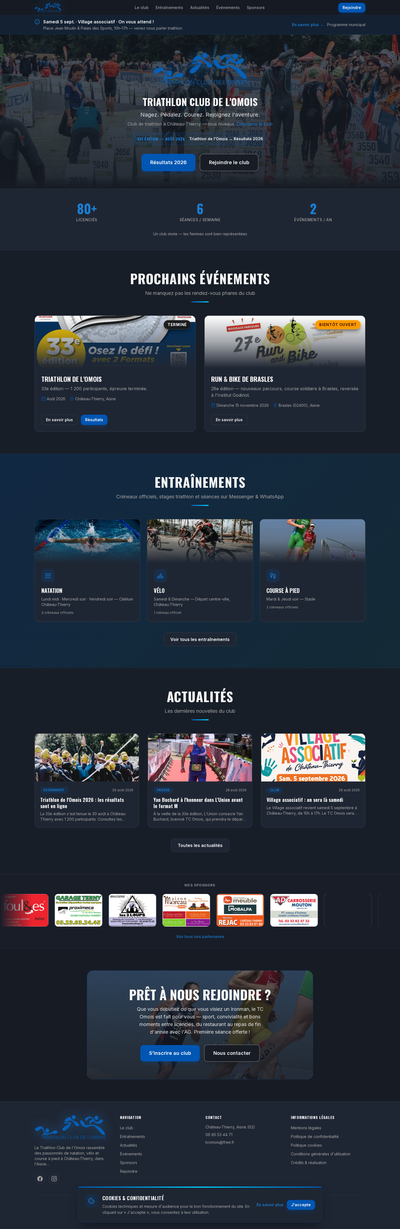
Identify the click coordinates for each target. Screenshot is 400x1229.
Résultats (94, 419)
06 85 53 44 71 (218, 1134)
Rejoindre (352, 7)
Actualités (199, 7)
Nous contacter (232, 1053)
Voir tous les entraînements (200, 639)
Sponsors (256, 7)
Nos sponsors (199, 885)
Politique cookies (306, 1145)
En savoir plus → (308, 24)
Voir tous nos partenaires (200, 936)
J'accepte (301, 1204)
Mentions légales (306, 1127)
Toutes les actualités (200, 845)
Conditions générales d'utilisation (320, 1154)
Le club (142, 7)
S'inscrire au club (170, 1053)
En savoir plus (59, 419)
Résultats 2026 (168, 162)
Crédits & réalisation (309, 1162)
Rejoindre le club (229, 162)
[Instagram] (54, 1178)
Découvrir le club (255, 124)
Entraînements (169, 7)
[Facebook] (40, 1178)
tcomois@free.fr (219, 1142)
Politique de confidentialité (315, 1136)
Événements (228, 7)
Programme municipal (346, 24)
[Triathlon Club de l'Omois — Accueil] (48, 7)
